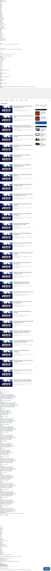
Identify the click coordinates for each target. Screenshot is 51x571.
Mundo (1, 6)
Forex (0, 30)
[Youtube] (15, 561)
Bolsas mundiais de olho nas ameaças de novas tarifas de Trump (43, 118)
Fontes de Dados (2, 545)
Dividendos (1, 13)
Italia (1, 66)
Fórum (1, 3)
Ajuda (0, 541)
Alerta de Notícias (2, 18)
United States (2, 60)
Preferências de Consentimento (4, 546)
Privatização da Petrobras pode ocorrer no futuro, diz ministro (23, 253)
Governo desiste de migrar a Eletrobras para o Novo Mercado (22, 234)
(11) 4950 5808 (2, 57)
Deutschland (1, 65)
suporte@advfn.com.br (3, 58)
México (1, 535)
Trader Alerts (1, 23)
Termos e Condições (18, 556)
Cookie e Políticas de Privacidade (4, 559)
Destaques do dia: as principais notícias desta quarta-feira (22, 204)
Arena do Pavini (16, 343)
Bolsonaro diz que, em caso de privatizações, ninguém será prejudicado (22, 165)
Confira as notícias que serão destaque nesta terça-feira (22, 312)
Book (0, 10)
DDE (0, 25)
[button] (3, 564)
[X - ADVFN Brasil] (5, 561)
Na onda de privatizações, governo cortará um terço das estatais (22, 302)
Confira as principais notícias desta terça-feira (22, 242)
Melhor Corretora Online (3, 28)
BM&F (0, 33)
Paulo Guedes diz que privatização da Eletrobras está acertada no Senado (22, 107)
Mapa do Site (1, 542)
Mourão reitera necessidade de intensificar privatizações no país (21, 156)
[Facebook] (9, 561)
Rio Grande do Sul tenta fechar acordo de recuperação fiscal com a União (21, 224)
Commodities (1, 35)
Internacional (6, 100)
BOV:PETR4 (25, 256)
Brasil (0, 530)
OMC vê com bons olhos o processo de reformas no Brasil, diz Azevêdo (23, 361)
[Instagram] (1, 561)
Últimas (2, 100)
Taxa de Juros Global (2, 39)
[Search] (49, 100)
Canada (1, 63)
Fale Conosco (1, 59)
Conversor (1, 551)
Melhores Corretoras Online (3, 544)
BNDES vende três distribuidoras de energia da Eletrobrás (22, 175)
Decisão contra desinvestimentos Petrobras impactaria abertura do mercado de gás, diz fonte (23, 126)
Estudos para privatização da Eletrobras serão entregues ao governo (22, 273)
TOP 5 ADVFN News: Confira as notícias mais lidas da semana (22, 263)
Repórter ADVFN (16, 118)
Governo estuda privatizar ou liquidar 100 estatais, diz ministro (23, 136)
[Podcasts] (18, 561)
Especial (26, 100)
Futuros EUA (1, 32)
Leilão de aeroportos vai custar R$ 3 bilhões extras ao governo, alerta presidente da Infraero (22, 380)
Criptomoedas (11, 100)
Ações (17, 100)
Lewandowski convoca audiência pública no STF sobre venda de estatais (22, 185)
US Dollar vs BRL (8, 76)
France (1, 64)
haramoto (41, 115)
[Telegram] (12, 561)
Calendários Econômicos (3, 38)
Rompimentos (2, 27)
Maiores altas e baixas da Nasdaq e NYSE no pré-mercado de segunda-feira (43, 129)
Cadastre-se (1, 87)
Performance (1, 15)
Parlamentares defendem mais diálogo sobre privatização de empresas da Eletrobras (22, 331)
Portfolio (1, 5)
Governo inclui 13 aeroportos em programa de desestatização (22, 214)
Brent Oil (5, 83)
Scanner (1, 20)
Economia (21, 100)
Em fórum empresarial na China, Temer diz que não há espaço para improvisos (23, 322)
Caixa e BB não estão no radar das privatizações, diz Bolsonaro (23, 146)
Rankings (1, 4)
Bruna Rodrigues (16, 196)
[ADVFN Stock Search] (0, 1)
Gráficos (1, 11)
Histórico (1, 14)
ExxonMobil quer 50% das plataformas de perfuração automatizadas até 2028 (43, 134)
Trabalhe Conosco (2, 539)
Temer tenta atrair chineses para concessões (22, 370)
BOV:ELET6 (30, 237)
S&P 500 (5, 73)
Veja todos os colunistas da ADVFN (40, 123)
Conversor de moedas (3, 24)
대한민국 (1, 68)
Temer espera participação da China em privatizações (21, 351)
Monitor (1, 9)
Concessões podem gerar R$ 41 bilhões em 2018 (23, 291)
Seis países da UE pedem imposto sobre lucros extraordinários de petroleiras (43, 139)
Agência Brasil (16, 157)
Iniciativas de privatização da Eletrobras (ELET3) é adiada (23, 116)
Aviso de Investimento (3, 560)
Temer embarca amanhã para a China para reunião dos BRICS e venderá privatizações (23, 341)
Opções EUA (1, 34)
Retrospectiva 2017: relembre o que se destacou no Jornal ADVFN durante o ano (23, 195)
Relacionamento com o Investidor (4, 540)
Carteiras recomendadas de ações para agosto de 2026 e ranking (43, 144)
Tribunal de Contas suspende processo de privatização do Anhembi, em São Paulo (21, 283)
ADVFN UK (1, 61)
